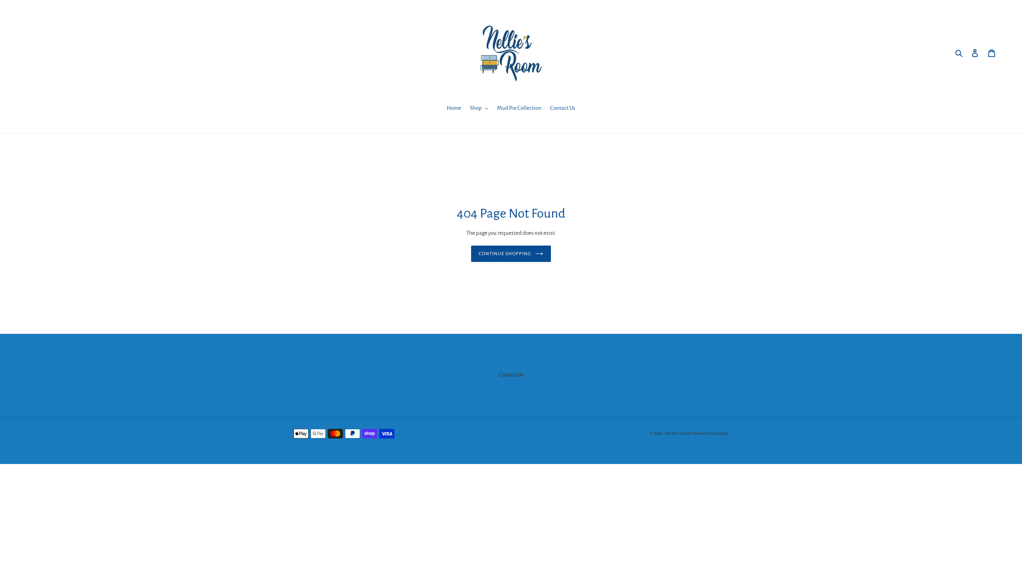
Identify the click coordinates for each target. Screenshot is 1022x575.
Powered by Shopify (710, 433)
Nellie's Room (678, 433)
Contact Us (511, 375)
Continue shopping (505, 253)
